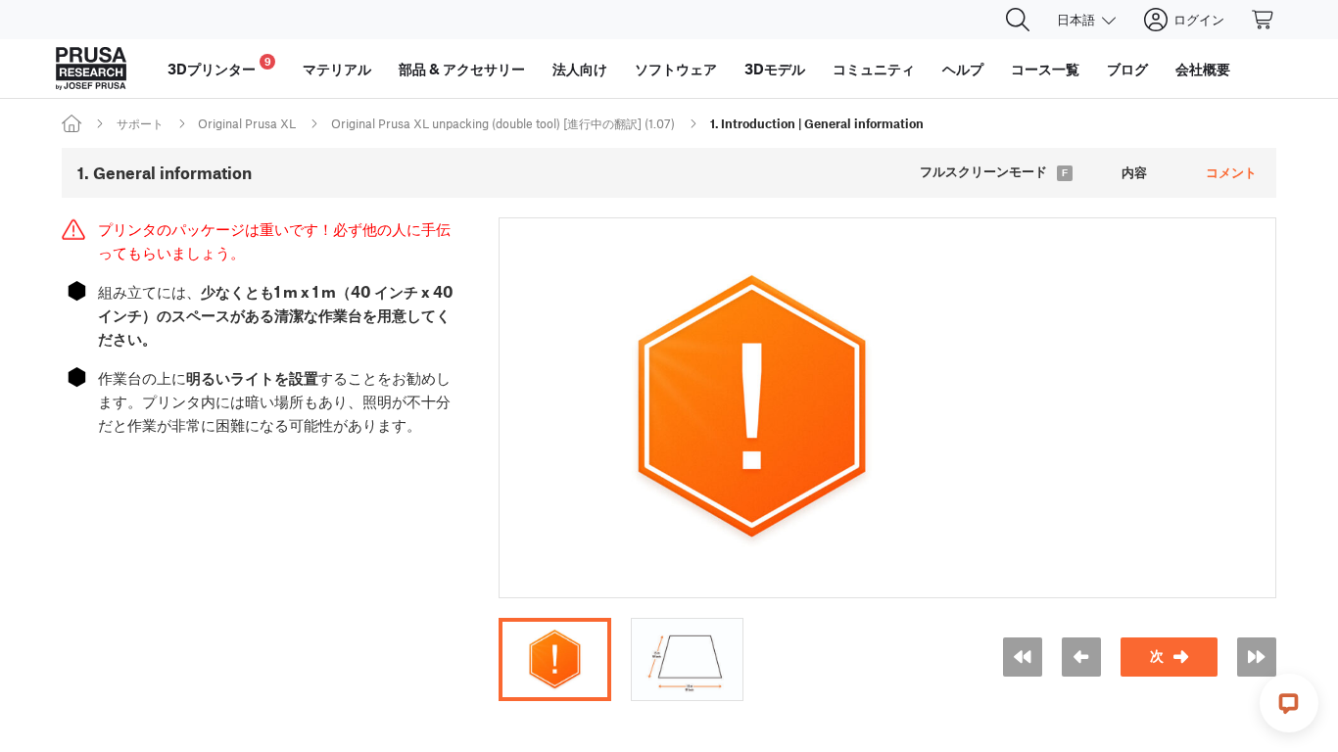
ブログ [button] (1127, 68)
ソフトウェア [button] (676, 68)
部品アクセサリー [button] (462, 68)
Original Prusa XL (247, 123)
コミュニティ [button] (874, 68)
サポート (140, 123)
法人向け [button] (579, 68)
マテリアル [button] (337, 68)
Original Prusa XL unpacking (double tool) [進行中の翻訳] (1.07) (503, 123)
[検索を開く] (1017, 19)
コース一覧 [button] (1045, 68)
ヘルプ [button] (962, 68)
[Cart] (1263, 19)
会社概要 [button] (1202, 68)
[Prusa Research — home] (91, 68)
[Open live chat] (1289, 703)
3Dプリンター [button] (219, 66)
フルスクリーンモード (983, 171)
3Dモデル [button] (774, 68)
